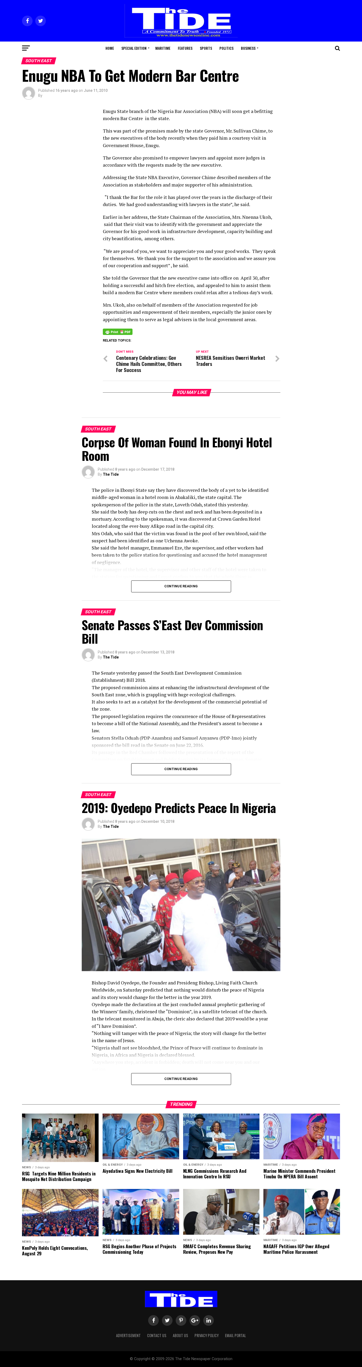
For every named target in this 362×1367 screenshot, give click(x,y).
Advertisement (128, 1335)
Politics (226, 48)
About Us (180, 1335)
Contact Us (156, 1335)
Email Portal (235, 1335)
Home (109, 48)
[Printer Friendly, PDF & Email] (118, 331)
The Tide (111, 474)
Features (185, 48)
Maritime (162, 48)
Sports (206, 48)
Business (248, 48)
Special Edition (134, 48)
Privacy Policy (207, 1335)
